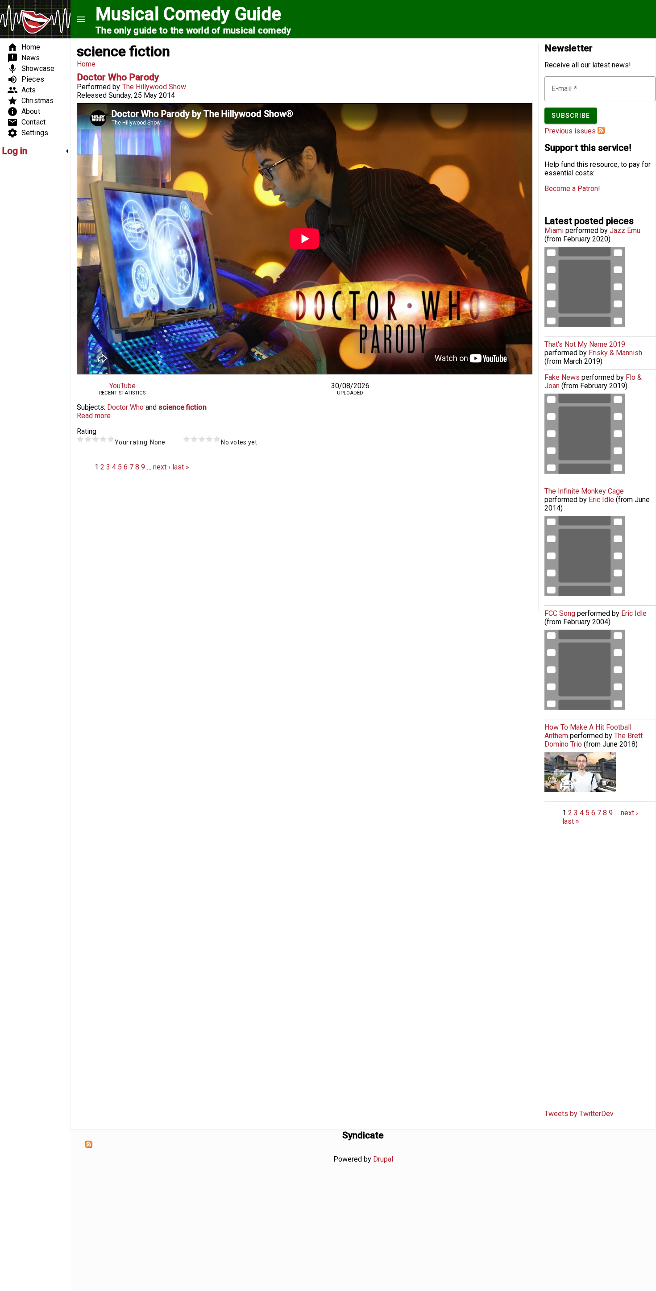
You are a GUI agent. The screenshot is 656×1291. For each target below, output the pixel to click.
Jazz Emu (625, 230)
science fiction (182, 407)
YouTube (122, 386)
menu (81, 19)
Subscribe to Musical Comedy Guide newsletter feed (601, 130)
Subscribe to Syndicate (88, 1144)
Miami (554, 230)
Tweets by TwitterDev (579, 1113)
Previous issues (570, 131)
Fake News (562, 377)
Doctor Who (125, 407)
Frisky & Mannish (615, 353)
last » (180, 467)
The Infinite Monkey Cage (584, 491)
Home (86, 64)
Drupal (383, 1159)
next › (161, 467)
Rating (86, 431)
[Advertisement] (28, 297)
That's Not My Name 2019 (584, 344)
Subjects (90, 407)
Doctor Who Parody (118, 77)
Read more (94, 415)
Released (92, 95)
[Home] (35, 20)
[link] (35, 150)
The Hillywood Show (154, 87)
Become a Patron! (572, 188)
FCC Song (559, 613)
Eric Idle (601, 499)
